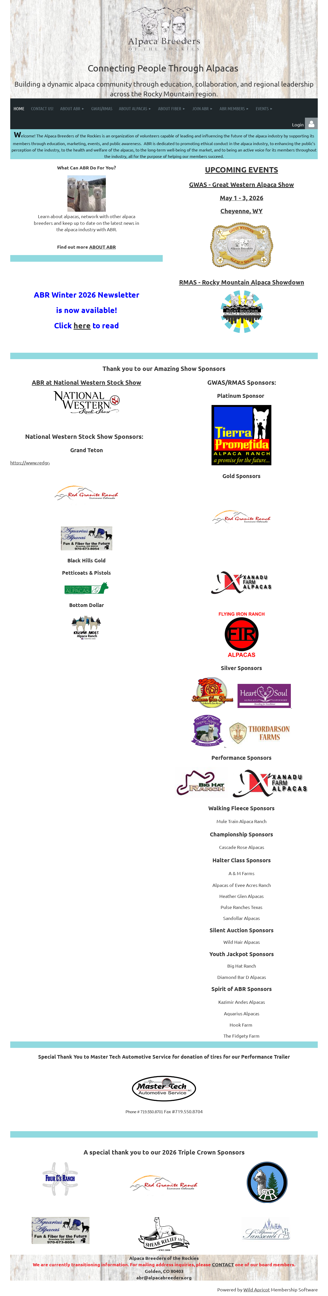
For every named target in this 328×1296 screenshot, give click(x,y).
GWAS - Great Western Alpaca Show (241, 184)
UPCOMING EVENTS (241, 169)
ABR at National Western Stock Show (86, 382)
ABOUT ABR (102, 247)
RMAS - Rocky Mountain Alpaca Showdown (241, 282)
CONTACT (223, 1264)
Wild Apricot (256, 1289)
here (82, 325)
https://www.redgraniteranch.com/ (46, 462)
